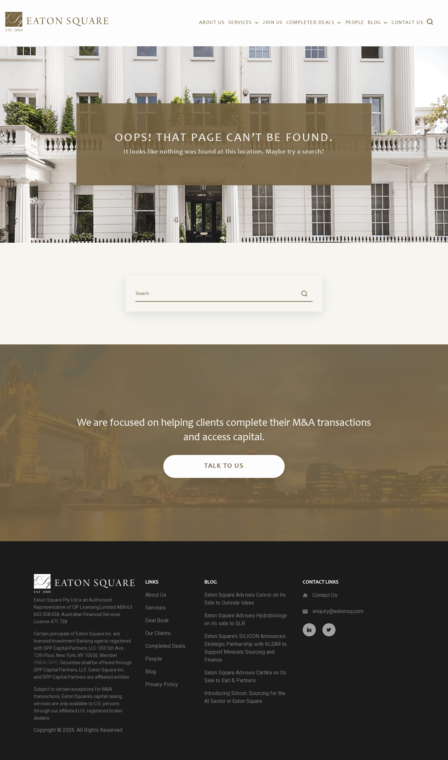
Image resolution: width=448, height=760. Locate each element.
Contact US (407, 22)
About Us (212, 22)
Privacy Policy (161, 684)
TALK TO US (224, 466)
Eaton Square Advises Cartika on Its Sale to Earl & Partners (245, 676)
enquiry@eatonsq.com (338, 611)
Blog (374, 22)
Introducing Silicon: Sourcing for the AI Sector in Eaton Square (244, 697)
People (354, 22)
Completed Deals (310, 22)
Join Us (273, 22)
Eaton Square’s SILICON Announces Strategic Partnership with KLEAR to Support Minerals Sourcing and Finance (245, 648)
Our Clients (158, 633)
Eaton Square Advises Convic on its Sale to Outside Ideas (245, 599)
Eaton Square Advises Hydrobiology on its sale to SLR (245, 619)
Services (240, 22)
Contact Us (325, 595)
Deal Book (157, 620)
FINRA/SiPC (46, 662)
